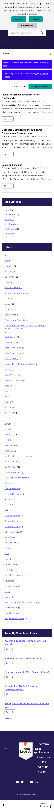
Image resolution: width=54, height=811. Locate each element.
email (7, 386)
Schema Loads (12, 532)
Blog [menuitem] (43, 761)
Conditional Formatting (16, 320)
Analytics (9, 266)
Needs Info (10, 215)
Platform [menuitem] (43, 744)
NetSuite (9, 451)
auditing (9, 271)
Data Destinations (14, 353)
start (7, 553)
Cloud (8, 304)
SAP (7, 510)
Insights (9, 407)
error (7, 391)
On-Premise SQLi (13, 472)
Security (9, 537)
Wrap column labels (14, 618)
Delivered (9, 234)
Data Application (13, 342)
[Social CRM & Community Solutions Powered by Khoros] (45, 805)
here (5, 66)
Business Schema (13, 287)
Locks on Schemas (12, 165)
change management (16, 293)
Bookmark (10, 277)
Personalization (12, 488)
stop (7, 559)
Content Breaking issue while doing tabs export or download (25, 327)
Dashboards (11, 337)
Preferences (27, 25)
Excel (7, 396)
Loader (8, 418)
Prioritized (10, 224)
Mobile (8, 440)
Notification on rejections (17, 456)
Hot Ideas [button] (18, 86)
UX (6, 591)
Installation (10, 413)
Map (7, 429)
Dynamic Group (12, 375)
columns (9, 309)
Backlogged (16, 101)
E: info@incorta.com (9, 749)
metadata (9, 434)
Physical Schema (13, 494)
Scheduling (10, 521)
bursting (9, 282)
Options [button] (50, 53)
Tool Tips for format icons (17, 575)
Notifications (11, 461)
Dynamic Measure (14, 380)
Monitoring (10, 445)
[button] (18, 19)
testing (8, 570)
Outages (9, 483)
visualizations (11, 613)
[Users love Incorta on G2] (26, 751)
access (8, 255)
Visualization (11, 608)
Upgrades (9, 580)
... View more (46, 112)
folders (8, 402)
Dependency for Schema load (19, 364)
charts (8, 298)
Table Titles (10, 564)
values (8, 597)
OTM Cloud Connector (16, 478)
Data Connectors (13, 348)
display (8, 369)
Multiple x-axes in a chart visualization (23, 658)
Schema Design (12, 526)
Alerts (7, 260)
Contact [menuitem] (43, 766)
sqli (6, 548)
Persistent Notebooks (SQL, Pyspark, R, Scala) (27, 672)
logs (7, 423)
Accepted (9, 219)
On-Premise (11, 467)
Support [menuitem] (43, 771)
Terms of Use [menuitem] (21, 794)
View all (8, 718)
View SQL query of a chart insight (21, 602)
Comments (10, 315)
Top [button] (3, 805)
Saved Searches (12, 515)
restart (8, 505)
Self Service (10, 543)
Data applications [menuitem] (41, 750)
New (7, 210)
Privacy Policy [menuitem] (32, 794)
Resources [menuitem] (43, 757)
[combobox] (27, 33)
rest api (8, 499)
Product (6, 53)
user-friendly (11, 586)
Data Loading (11, 358)
